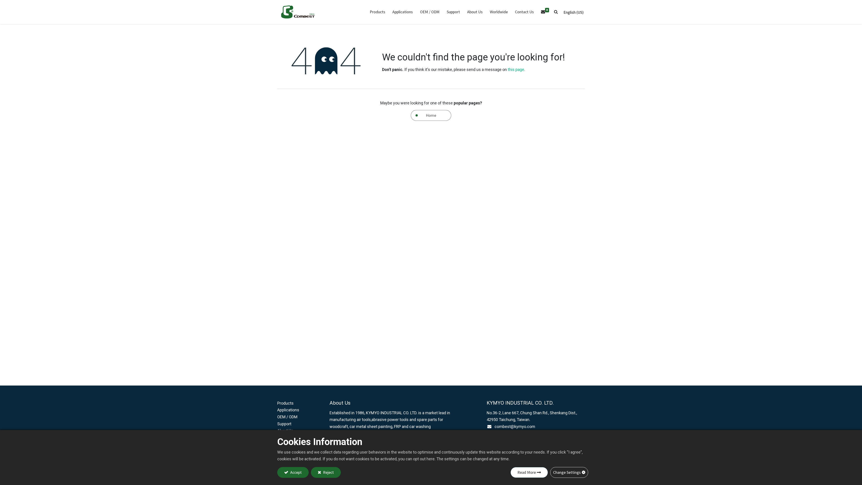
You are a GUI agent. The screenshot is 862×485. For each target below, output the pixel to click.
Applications (288, 410)
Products (285, 403)
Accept (295, 472)
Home (431, 115)
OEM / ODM (287, 416)
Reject (328, 472)
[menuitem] (403, 12)
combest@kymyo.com (515, 426)
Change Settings (567, 472)
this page (516, 69)
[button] (556, 12)
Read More (526, 472)
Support (284, 423)
